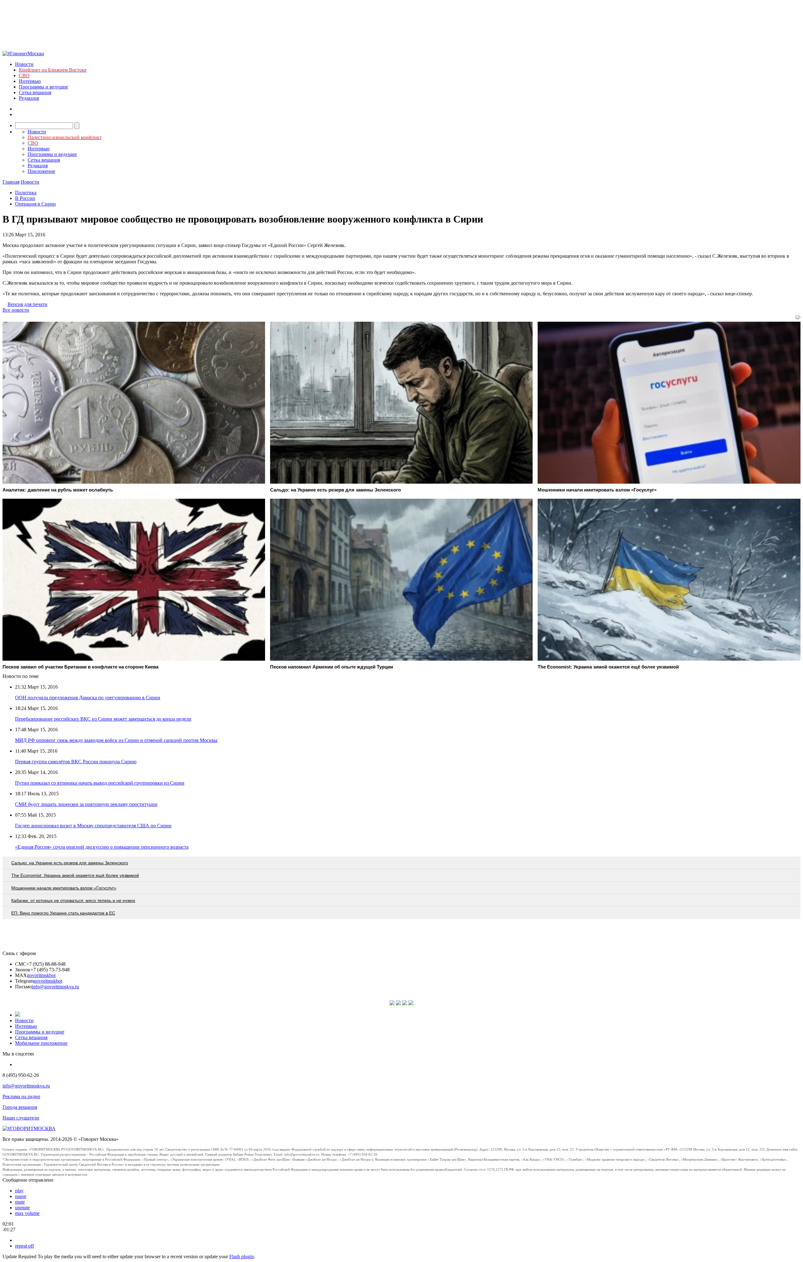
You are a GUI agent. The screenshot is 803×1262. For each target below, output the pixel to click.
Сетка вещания (35, 92)
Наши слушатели (21, 1117)
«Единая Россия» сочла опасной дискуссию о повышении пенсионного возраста (102, 847)
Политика (25, 192)
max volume (27, 1213)
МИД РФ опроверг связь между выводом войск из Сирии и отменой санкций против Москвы (116, 740)
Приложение (41, 171)
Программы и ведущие (43, 86)
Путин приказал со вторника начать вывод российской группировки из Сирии (99, 783)
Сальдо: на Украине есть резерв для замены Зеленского (69, 862)
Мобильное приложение (41, 1043)
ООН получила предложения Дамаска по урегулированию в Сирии (87, 697)
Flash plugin (241, 1256)
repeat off (24, 1246)
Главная (11, 182)
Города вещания (20, 1107)
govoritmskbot (41, 975)
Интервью (30, 81)
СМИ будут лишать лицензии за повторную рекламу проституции (86, 804)
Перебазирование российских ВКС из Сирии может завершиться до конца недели (103, 719)
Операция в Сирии (35, 204)
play (19, 1190)
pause (20, 1196)
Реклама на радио (21, 1096)
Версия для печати (27, 304)
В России (25, 198)
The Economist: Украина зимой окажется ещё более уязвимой (75, 875)
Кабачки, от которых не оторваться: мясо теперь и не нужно (73, 900)
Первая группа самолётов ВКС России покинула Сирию (75, 761)
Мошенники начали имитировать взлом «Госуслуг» (63, 887)
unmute (22, 1207)
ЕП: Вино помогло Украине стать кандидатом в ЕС (63, 913)
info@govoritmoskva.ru (55, 986)
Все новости (16, 310)
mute (20, 1202)
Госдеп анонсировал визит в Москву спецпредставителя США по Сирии (93, 825)
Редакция (29, 98)
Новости (24, 64)
